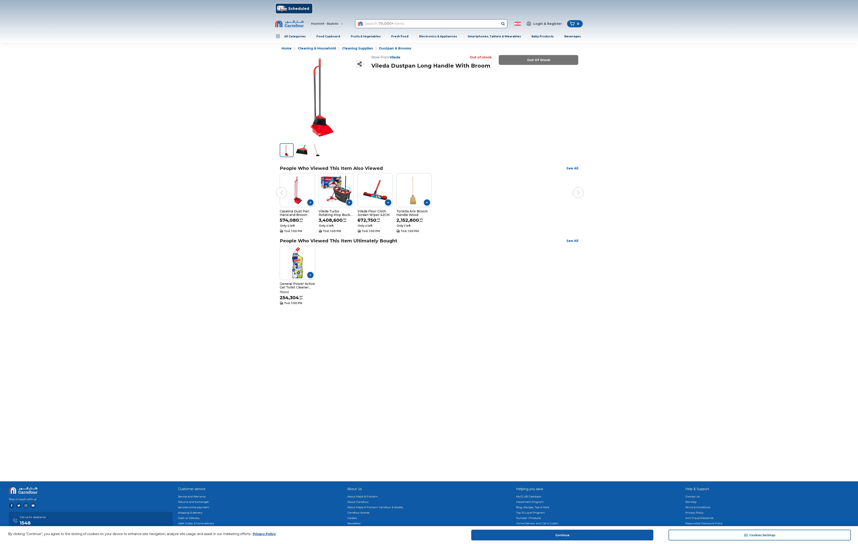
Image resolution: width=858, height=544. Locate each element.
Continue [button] (562, 535)
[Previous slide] (277, 188)
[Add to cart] (310, 202)
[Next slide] (574, 188)
